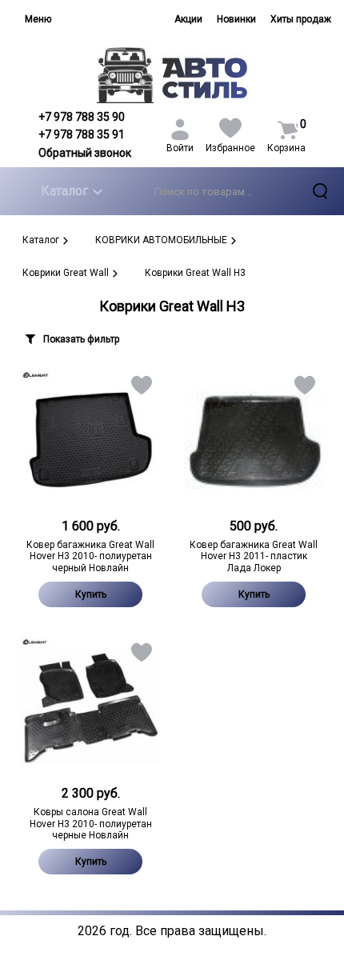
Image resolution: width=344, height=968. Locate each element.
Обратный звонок (84, 152)
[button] (140, 388)
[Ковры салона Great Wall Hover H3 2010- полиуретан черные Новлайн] (90, 707)
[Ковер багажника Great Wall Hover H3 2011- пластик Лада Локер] (253, 440)
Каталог (64, 190)
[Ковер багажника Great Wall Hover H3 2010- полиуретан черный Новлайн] (90, 440)
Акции (188, 19)
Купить (90, 594)
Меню (38, 19)
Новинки (236, 19)
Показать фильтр (81, 339)
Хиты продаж (300, 19)
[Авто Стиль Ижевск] (172, 74)
